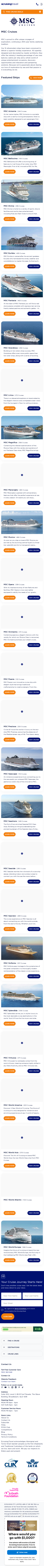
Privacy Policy (7, 1434)
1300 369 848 (6, 1372)
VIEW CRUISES (34, 124)
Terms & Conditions (9, 1437)
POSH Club (5, 1427)
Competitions (6, 1430)
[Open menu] (42, 4)
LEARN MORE (9, 124)
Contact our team (8, 1381)
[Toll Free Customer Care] (37, 4)
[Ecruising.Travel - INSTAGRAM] (12, 1387)
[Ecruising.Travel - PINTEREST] (19, 1387)
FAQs (3, 1425)
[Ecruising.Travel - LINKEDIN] (16, 1387)
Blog (3, 1432)
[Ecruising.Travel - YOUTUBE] (5, 1387)
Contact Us (5, 1420)
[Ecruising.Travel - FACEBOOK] (2, 1387)
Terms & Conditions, (21, 1308)
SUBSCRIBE (7, 1316)
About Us (5, 1418)
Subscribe (5, 1422)
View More (37, 78)
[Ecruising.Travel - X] (9, 1387)
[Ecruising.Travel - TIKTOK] (22, 1387)
